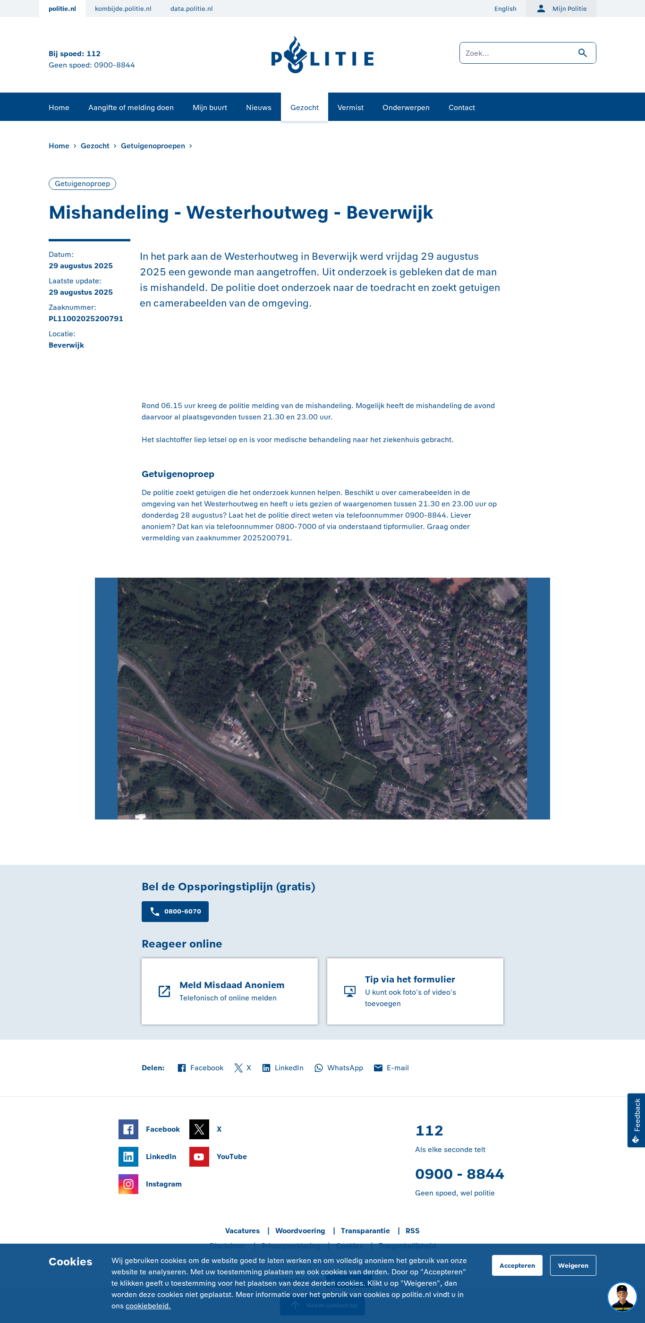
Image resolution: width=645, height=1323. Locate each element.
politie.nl (62, 9)
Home (59, 107)
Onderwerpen (406, 107)
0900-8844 (114, 64)
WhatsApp (338, 1068)
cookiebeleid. (148, 1305)
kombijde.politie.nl (123, 9)
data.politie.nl (191, 9)
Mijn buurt (210, 107)
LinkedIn (282, 1068)
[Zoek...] (527, 57)
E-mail (391, 1068)
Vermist (351, 107)
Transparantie (365, 1230)
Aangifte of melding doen (131, 107)
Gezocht (304, 107)
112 (93, 53)
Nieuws (259, 107)
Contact (462, 107)
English (505, 9)
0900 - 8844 (459, 1174)
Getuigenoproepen (153, 145)
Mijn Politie (569, 9)
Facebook (199, 1068)
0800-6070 (182, 911)
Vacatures (242, 1230)
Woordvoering (300, 1230)
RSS (413, 1230)
